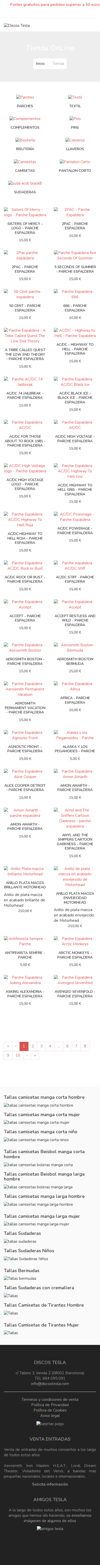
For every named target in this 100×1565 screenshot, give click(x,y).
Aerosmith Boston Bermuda (75, 661)
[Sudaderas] (25, 183)
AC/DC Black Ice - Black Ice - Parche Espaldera (75, 398)
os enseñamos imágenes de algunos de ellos (58, 1518)
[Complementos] (25, 118)
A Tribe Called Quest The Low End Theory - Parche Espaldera (25, 354)
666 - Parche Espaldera (75, 308)
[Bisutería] (25, 140)
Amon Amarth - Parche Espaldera (75, 788)
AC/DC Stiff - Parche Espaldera (75, 579)
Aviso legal (50, 1415)
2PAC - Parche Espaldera (75, 226)
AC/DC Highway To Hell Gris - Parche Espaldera (75, 490)
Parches (25, 106)
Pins (75, 127)
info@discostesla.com (50, 1383)
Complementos (25, 127)
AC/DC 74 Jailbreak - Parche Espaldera (25, 395)
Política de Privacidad (50, 1404)
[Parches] (25, 97)
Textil (75, 106)
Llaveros (75, 149)
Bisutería (25, 149)
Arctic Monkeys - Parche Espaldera (75, 955)
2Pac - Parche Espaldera (25, 269)
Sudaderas (25, 192)
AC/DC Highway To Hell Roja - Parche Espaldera (25, 538)
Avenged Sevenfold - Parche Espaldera (75, 994)
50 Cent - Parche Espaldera (25, 308)
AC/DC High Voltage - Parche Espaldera (75, 439)
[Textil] (75, 97)
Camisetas (25, 170)
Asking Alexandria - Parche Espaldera (25, 994)
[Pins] (75, 118)
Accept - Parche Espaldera (25, 618)
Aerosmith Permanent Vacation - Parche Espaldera (25, 708)
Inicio (40, 63)
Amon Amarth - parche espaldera (25, 826)
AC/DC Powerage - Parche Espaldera (75, 530)
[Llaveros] (75, 140)
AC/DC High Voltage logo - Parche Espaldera (25, 484)
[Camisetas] (25, 161)
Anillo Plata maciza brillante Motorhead (25, 885)
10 (18, 1055)
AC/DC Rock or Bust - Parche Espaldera (25, 579)
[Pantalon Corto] (75, 161)
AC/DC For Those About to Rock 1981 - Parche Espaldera (25, 441)
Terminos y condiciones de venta (50, 1399)
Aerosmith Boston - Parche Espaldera (25, 661)
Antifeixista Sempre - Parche (25, 955)
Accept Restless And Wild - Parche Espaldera (75, 620)
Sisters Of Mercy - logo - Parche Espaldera (25, 228)
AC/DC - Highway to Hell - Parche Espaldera (75, 349)
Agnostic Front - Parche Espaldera (25, 749)
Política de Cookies (50, 1410)
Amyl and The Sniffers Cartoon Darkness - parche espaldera (75, 842)
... (59, 1046)
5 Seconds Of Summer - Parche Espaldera (75, 269)
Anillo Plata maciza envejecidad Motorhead (75, 898)
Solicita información (50, 1484)
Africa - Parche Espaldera (75, 700)
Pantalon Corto (75, 170)
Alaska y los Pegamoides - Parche (75, 749)
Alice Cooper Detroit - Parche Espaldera (25, 788)
